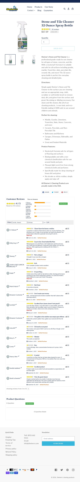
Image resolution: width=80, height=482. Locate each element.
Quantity (44, 38)
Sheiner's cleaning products (65, 477)
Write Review (63, 203)
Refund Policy (11, 452)
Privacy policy (11, 449)
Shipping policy (11, 455)
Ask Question (29, 403)
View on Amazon (32, 199)
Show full (29, 235)
